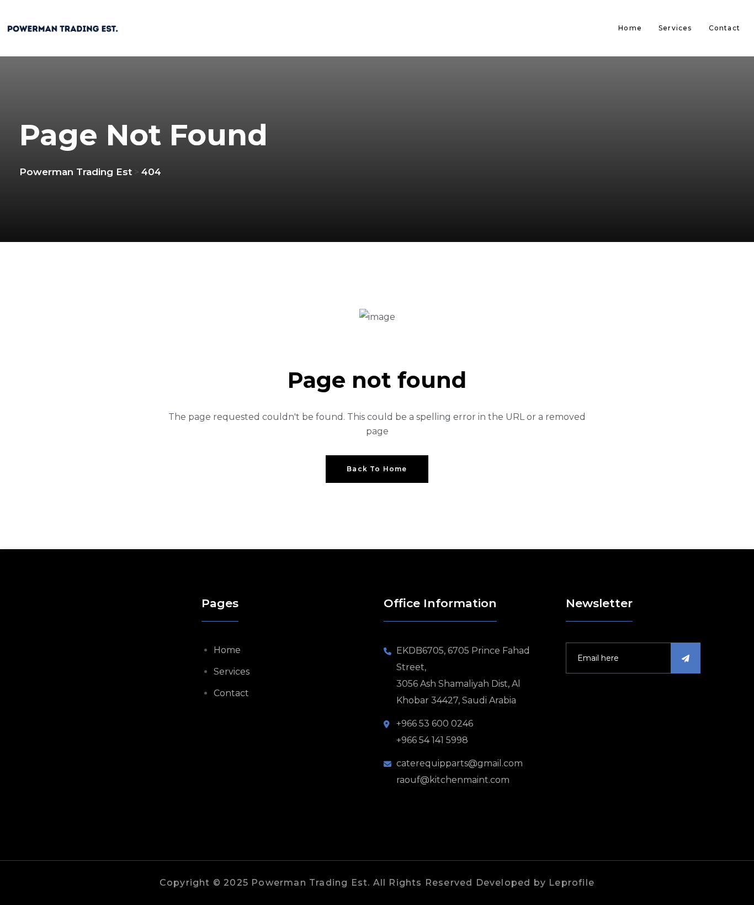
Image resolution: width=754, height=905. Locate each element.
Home (630, 28)
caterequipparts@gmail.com (459, 763)
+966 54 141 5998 (432, 740)
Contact (724, 28)
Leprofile (571, 882)
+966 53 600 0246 (434, 723)
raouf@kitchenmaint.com (452, 780)
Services (675, 28)
